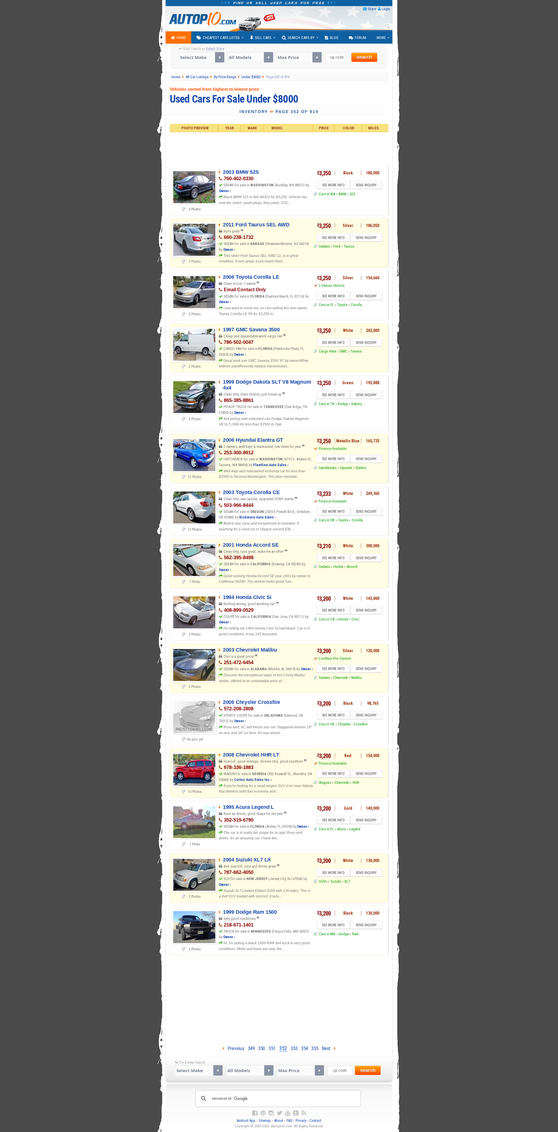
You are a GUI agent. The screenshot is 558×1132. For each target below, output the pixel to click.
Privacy (301, 1120)
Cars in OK (326, 724)
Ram (355, 934)
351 (272, 1048)
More (381, 37)
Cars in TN (326, 404)
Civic (355, 619)
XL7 (347, 881)
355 (314, 1048)
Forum (360, 37)
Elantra (361, 468)
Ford (336, 246)
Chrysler (344, 724)
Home (181, 37)
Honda (338, 566)
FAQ (289, 1120)
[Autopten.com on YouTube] (287, 1113)
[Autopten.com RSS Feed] (303, 1113)
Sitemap (265, 1120)
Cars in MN (327, 934)
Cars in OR (326, 520)
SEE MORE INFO (333, 185)
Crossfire (360, 724)
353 (294, 1048)
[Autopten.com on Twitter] (279, 1113)
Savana (356, 351)
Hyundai (346, 468)
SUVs (323, 881)
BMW (342, 194)
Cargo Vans (327, 351)
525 (352, 194)
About (278, 1120)
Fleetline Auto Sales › (271, 465)
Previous (234, 1048)
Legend (354, 829)
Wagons (325, 782)
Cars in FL (326, 305)
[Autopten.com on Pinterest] (263, 1113)
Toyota (342, 305)
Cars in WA (327, 194)
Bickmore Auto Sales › (257, 517)
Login (386, 9)
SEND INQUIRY (366, 185)
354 (304, 1048)
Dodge (343, 404)
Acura (341, 829)
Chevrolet (340, 677)
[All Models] (250, 57)
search (364, 57)
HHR (356, 782)
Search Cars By (301, 37)
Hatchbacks (327, 468)
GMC (343, 351)
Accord (352, 566)
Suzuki (335, 881)
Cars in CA (326, 619)
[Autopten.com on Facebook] (254, 1113)
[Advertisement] (279, 148)
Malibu (356, 677)
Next (328, 1048)
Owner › (225, 191)
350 (261, 1048)
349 (251, 1048)
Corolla (356, 305)
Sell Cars (263, 37)
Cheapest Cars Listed (221, 37)
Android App (246, 1120)
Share (372, 9)
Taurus (349, 246)
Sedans (324, 246)
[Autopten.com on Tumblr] (295, 1113)
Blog (334, 37)
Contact (315, 1120)
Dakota (356, 404)
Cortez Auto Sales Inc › (253, 779)
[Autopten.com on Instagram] (271, 1113)
